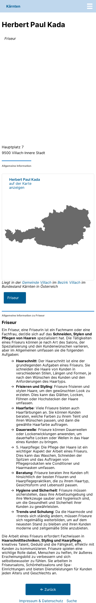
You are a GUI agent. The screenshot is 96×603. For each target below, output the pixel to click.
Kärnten (13, 6)
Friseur (13, 297)
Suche (72, 601)
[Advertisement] (48, 93)
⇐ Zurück (48, 589)
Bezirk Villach (69, 282)
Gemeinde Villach (37, 282)
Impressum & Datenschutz (41, 601)
